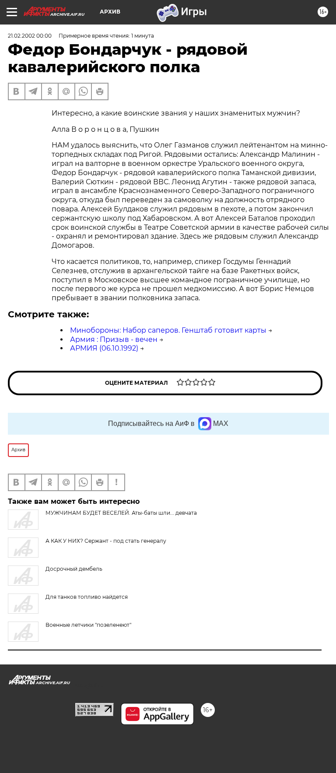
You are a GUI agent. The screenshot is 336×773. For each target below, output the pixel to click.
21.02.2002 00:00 (30, 35)
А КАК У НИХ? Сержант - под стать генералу (106, 541)
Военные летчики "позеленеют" (88, 625)
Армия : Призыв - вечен (114, 339)
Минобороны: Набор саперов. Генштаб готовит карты (168, 330)
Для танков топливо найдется (87, 597)
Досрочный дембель (74, 569)
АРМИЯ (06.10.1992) (104, 348)
